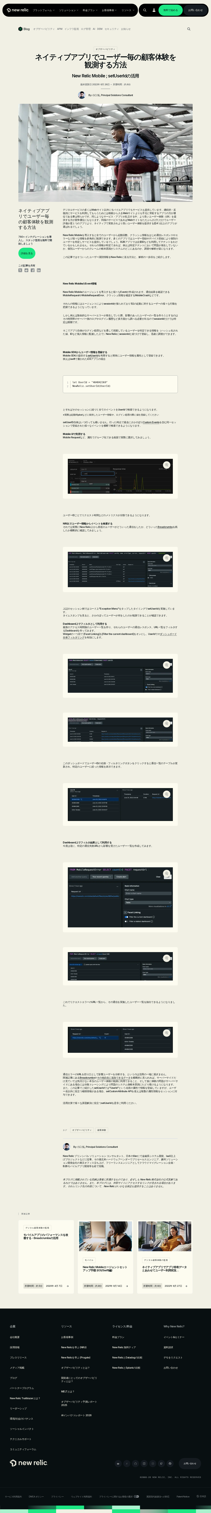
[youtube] (118, 1463)
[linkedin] (144, 1463)
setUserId (93, 355)
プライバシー (57, 1496)
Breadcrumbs (165, 526)
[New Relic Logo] (17, 10)
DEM (99, 28)
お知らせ (126, 28)
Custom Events (151, 422)
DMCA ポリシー (36, 1496)
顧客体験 (101, 1130)
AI (94, 28)
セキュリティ (112, 28)
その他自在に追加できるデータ (114, 1077)
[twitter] (127, 1463)
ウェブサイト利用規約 (81, 1496)
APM (59, 28)
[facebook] (170, 1463)
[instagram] (152, 1463)
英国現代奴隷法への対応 (157, 1496)
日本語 (203, 1496)
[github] (135, 1463)
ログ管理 (86, 28)
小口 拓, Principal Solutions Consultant (112, 95)
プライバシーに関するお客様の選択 (116, 1496)
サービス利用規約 (13, 1496)
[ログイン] (154, 10)
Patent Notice (183, 1496)
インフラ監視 (71, 28)
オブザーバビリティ (44, 28)
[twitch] (161, 1463)
